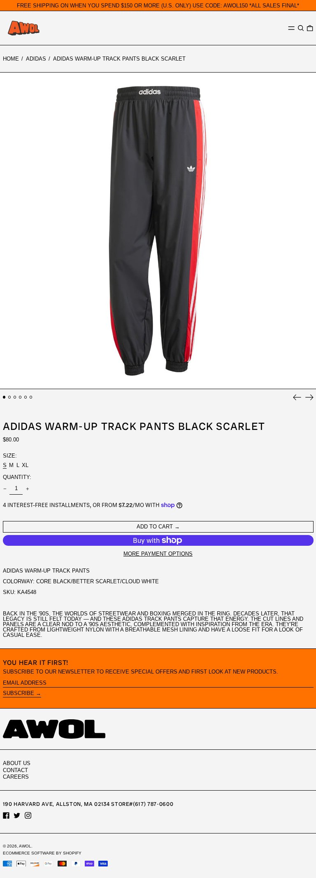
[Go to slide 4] (20, 397)
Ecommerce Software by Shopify (42, 853)
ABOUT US (16, 763)
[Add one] (27, 488)
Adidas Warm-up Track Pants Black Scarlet (119, 59)
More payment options (158, 553)
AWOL (25, 846)
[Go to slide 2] (9, 397)
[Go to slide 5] (25, 397)
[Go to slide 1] (4, 397)
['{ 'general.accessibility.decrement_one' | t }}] (4, 488)
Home (11, 59)
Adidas (36, 59)
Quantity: (17, 477)
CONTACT (15, 770)
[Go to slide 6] (31, 397)
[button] (300, 28)
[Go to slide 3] (15, 397)
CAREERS (16, 777)
